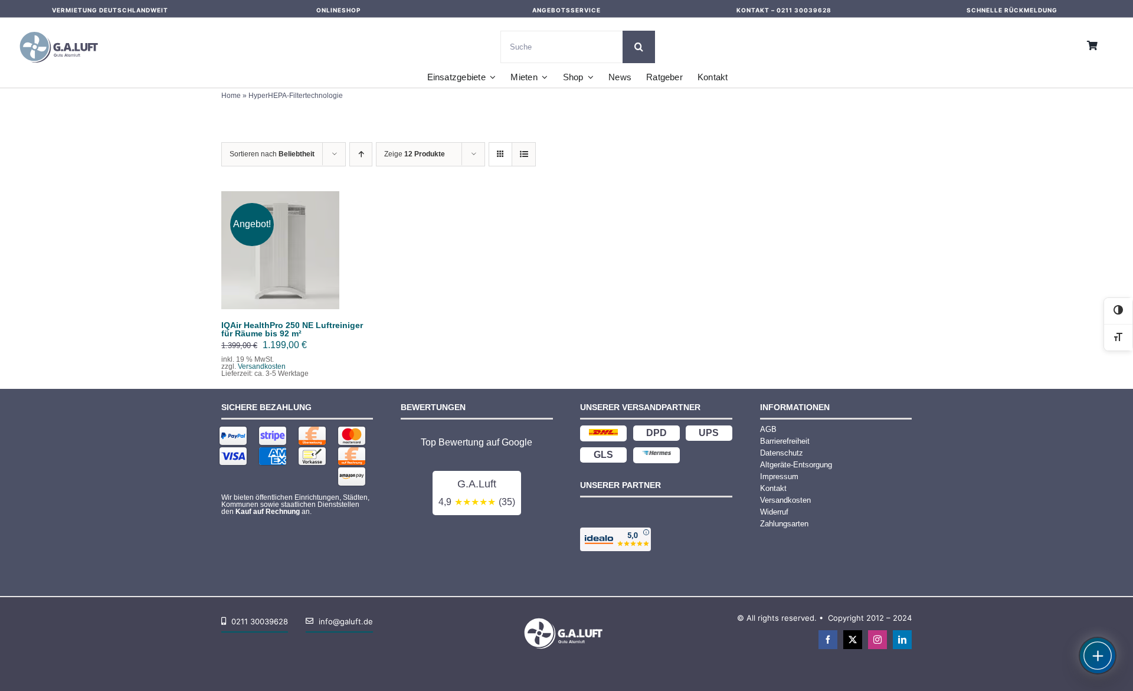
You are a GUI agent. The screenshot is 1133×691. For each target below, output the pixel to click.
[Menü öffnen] (1097, 655)
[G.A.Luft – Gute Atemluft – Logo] (62, 29)
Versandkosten (262, 366)
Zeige (414, 154)
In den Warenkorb (281, 247)
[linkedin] (902, 639)
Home (231, 95)
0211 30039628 (804, 10)
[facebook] (827, 639)
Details (288, 258)
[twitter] (852, 639)
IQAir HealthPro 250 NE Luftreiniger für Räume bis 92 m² (292, 329)
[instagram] (877, 639)
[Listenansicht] (523, 154)
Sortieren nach (272, 154)
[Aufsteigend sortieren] (360, 154)
